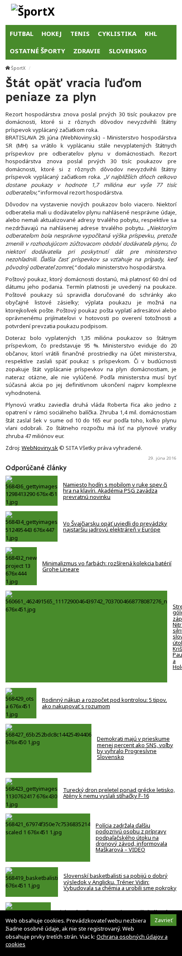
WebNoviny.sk (40, 448)
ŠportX (18, 68)
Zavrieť (163, 920)
